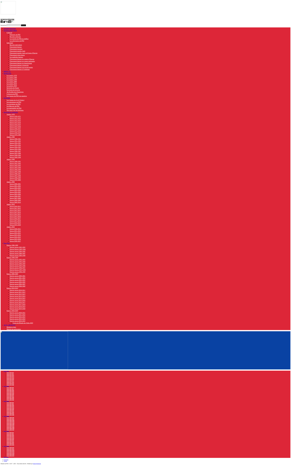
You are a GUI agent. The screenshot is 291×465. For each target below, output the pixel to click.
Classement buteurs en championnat (21, 63)
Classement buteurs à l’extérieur (20, 69)
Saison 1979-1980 (15, 135)
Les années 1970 (12, 75)
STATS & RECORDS (10, 30)
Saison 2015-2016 (15, 217)
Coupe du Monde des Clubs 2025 (23, 323)
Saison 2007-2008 (15, 198)
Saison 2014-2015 (15, 214)
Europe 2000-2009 (12, 274)
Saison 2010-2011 (15, 206)
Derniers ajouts (11, 327)
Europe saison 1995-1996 (17, 266)
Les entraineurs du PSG (14, 102)
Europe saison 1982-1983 (17, 247)
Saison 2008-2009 (15, 200)
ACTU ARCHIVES (9, 325)
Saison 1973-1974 (15, 122)
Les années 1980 (12, 77)
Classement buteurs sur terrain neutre (21, 67)
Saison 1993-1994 (15, 167)
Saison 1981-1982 (15, 141)
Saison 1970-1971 (15, 116)
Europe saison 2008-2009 (17, 286)
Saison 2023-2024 (15, 235)
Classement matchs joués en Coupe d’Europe (23, 53)
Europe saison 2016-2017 (17, 302)
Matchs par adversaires (14, 329)
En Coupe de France (13, 88)
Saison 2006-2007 (15, 196)
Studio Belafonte (37, 463)
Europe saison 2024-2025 (17, 321)
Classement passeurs (16, 49)
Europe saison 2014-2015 (17, 298)
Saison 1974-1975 (15, 125)
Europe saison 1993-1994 (17, 262)
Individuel (10, 43)
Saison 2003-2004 (15, 190)
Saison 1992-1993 (15, 165)
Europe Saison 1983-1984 (18, 249)
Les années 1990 (12, 80)
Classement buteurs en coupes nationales (22, 61)
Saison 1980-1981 (15, 139)
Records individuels (16, 45)
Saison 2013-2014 (15, 212)
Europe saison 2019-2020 (17, 309)
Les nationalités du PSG (14, 108)
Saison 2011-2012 (15, 208)
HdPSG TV (7, 71)
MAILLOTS (7, 73)
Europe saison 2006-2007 (17, 284)
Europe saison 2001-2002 (17, 278)
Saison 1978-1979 (15, 133)
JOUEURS (7, 98)
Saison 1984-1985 (15, 147)
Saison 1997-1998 (15, 176)
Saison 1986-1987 (15, 151)
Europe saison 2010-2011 (17, 290)
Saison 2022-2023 (15, 233)
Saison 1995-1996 (15, 172)
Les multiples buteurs (16, 57)
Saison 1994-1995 (15, 170)
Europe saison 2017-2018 (17, 304)
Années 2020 (11, 227)
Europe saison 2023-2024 (17, 319)
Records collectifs (15, 37)
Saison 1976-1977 (15, 129)
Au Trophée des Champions (15, 92)
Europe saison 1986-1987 (17, 253)
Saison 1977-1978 (15, 131)
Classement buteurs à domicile (19, 65)
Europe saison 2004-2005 (17, 282)
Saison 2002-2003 (15, 188)
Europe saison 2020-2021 (17, 313)
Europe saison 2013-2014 (17, 296)
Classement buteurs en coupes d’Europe (22, 59)
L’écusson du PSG (12, 94)
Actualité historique (10, 28)
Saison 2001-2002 (15, 186)
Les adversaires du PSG (17, 41)
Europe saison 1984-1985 (17, 251)
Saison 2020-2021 (15, 229)
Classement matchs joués (17, 51)
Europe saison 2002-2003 (17, 280)
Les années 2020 (12, 86)
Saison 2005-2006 (15, 194)
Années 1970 (11, 114)
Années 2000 (11, 182)
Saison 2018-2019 (15, 223)
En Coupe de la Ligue (13, 90)
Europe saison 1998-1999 (17, 272)
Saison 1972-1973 (15, 120)
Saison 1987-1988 (15, 153)
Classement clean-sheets (17, 55)
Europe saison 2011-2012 (17, 292)
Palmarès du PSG (15, 35)
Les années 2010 (12, 84)
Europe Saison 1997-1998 (18, 270)
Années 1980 (11, 137)
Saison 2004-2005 (15, 192)
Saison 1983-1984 (15, 145)
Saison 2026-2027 (15, 241)
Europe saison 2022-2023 (17, 317)
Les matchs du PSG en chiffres (19, 39)
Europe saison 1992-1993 (17, 259)
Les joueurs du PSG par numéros (17, 96)
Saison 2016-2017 (15, 219)
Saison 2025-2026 (15, 239)
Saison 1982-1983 (15, 143)
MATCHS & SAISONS (11, 112)
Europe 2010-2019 (12, 288)
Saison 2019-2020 (15, 225)
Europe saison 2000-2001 (17, 276)
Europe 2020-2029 (12, 311)
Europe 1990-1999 (12, 257)
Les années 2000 (12, 82)
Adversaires (6, 457)
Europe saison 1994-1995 (17, 264)
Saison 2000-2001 (15, 184)
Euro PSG (7, 243)
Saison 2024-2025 (15, 237)
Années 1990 (11, 159)
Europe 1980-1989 (12, 245)
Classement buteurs (16, 47)
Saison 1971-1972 (15, 118)
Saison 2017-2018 (15, 221)
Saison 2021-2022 (15, 231)
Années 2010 (11, 204)
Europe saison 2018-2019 (17, 307)
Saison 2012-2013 (15, 210)
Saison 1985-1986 (15, 149)
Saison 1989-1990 (15, 157)
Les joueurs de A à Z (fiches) (15, 100)
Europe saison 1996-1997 (17, 268)
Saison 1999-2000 (15, 180)
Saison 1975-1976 (15, 127)
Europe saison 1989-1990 (17, 255)
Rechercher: (3, 25)
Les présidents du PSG (14, 104)
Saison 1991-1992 (15, 163)
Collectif (9, 33)
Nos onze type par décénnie (15, 110)
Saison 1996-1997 (15, 174)
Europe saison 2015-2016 (17, 300)
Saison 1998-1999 (15, 178)
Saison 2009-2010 (15, 202)
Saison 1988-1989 (15, 155)
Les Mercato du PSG (13, 106)
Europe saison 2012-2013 (17, 294)
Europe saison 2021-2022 (17, 315)
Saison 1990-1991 (15, 161)
